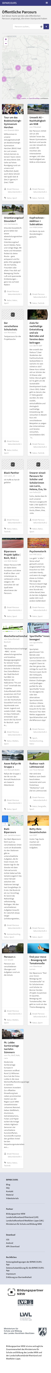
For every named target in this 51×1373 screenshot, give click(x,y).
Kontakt (9, 1191)
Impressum (11, 1273)
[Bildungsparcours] (9, 3)
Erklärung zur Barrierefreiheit (19, 1277)
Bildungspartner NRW (15, 1214)
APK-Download (12, 1246)
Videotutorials (12, 1198)
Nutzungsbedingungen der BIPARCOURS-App (24, 1263)
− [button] (6, 43)
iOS (7, 1239)
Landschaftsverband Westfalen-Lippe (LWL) (25, 1220)
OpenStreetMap (34, 98)
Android (9, 1243)
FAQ (7, 1188)
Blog (8, 1184)
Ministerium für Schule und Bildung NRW (24, 1224)
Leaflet (23, 98)
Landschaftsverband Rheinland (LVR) (22, 1217)
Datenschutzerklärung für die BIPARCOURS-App (25, 1269)
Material (9, 1194)
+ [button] (6, 39)
